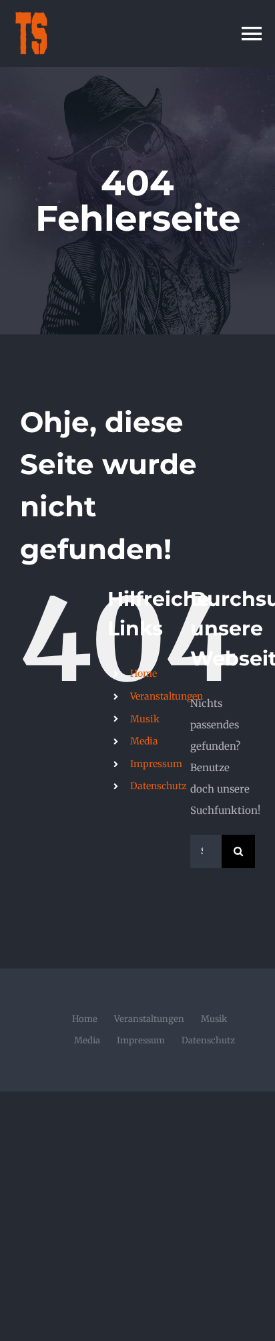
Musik (145, 719)
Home (143, 673)
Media (144, 741)
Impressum (156, 764)
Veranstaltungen (166, 696)
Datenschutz (158, 786)
